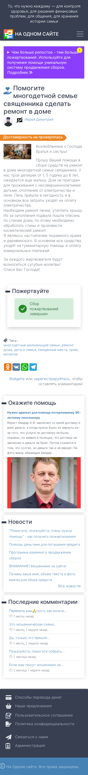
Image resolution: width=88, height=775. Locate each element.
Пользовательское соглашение (44, 715)
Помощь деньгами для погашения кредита (44, 544)
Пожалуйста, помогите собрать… (37, 651)
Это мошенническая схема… (33, 624)
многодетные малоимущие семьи (32, 345)
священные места (52, 350)
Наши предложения (33, 706)
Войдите (17, 378)
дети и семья (25, 350)
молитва (11, 354)
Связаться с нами (31, 736)
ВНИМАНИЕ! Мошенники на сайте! (37, 566)
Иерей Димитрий (39, 119)
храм (73, 350)
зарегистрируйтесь (52, 378)
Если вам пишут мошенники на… (36, 665)
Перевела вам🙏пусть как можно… (38, 611)
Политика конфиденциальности (44, 723)
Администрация (30, 745)
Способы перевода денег (38, 697)
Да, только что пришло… (29, 638)
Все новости (69, 586)
